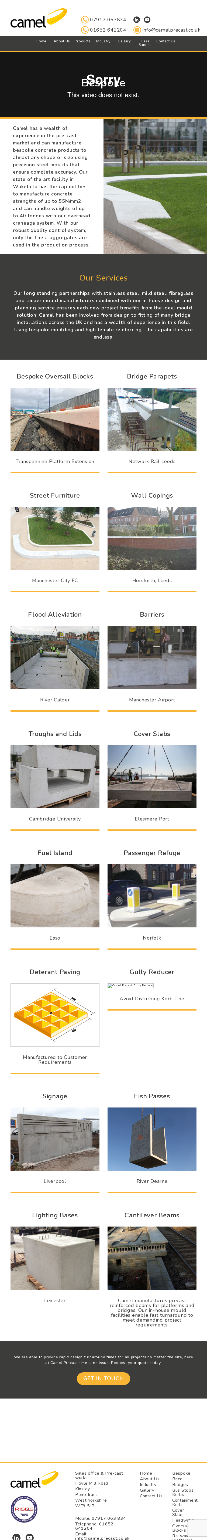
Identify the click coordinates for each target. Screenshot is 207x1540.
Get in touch (103, 1378)
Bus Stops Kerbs (183, 1492)
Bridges (180, 1485)
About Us (62, 41)
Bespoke (181, 1473)
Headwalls (183, 1520)
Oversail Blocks (180, 1528)
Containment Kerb (185, 1502)
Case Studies (145, 43)
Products (83, 41)
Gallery (124, 41)
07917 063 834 (109, 1518)
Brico (177, 1479)
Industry (103, 41)
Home (41, 41)
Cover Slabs (178, 1512)
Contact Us (166, 41)
